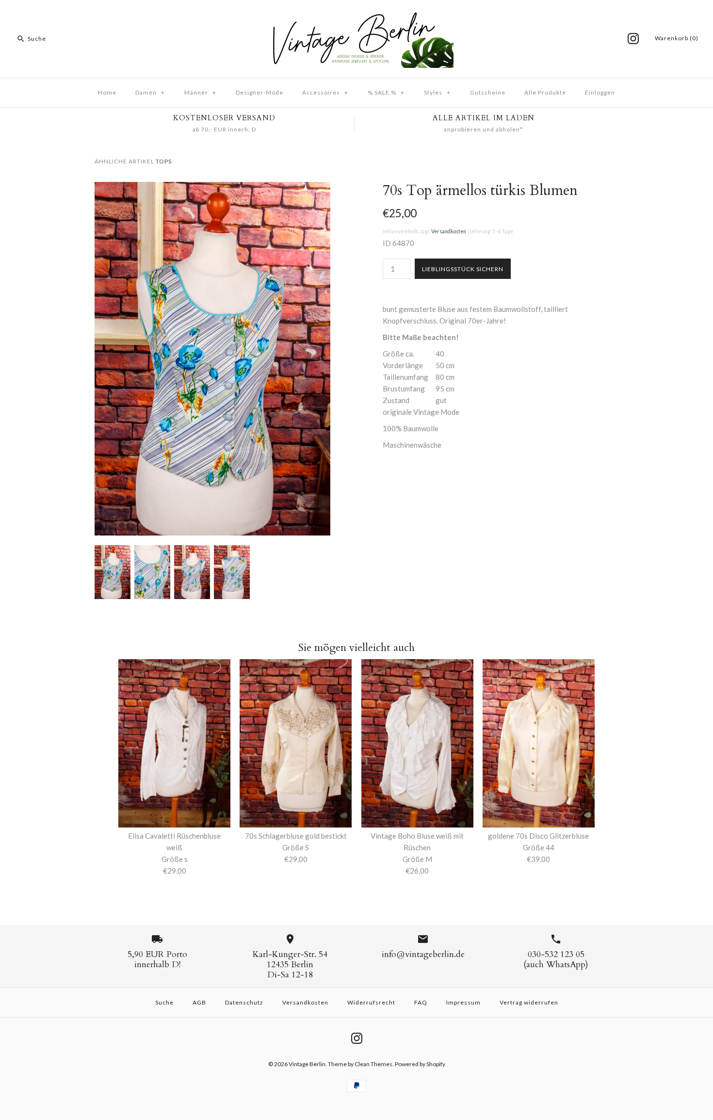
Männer (200, 92)
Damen (150, 92)
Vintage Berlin (307, 1064)
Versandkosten (448, 231)
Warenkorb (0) (676, 38)
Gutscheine (487, 92)
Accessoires (325, 92)
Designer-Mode (259, 92)
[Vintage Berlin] (356, 15)
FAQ (420, 1002)
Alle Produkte (545, 92)
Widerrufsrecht (371, 1002)
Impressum (463, 1002)
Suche (164, 1002)
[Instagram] (633, 38)
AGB (199, 1002)
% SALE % (386, 92)
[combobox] (74, 39)
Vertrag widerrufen (529, 1002)
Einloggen (600, 92)
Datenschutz (244, 1002)
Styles (437, 92)
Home (107, 92)
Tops (164, 161)
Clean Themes (373, 1064)
